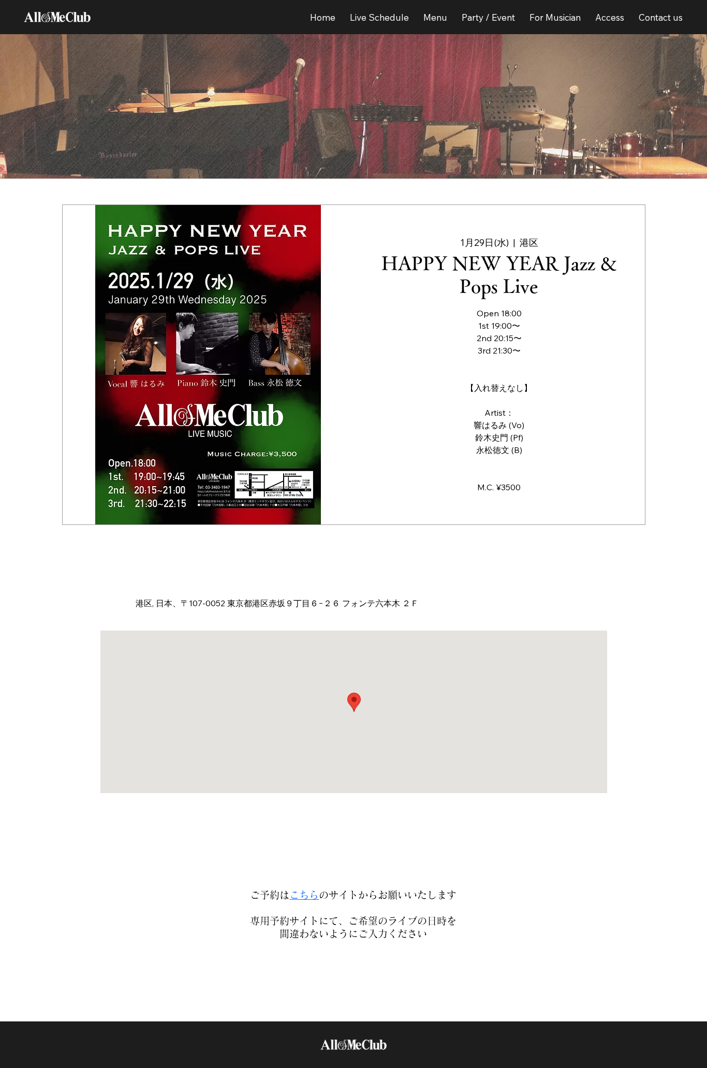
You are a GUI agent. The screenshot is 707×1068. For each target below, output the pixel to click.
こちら (304, 895)
